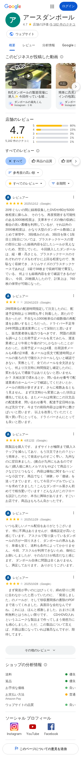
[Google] (12, 6)
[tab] (12, 45)
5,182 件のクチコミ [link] (65, 24)
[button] (52, 6)
